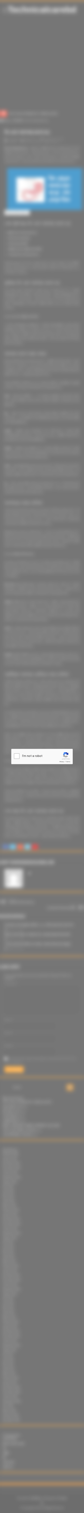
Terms (67, 762)
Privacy (61, 762)
